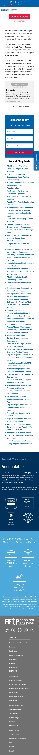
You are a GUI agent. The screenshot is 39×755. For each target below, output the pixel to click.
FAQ (10, 743)
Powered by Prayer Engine (19, 111)
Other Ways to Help (16, 697)
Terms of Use (14, 734)
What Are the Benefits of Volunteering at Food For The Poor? (18, 399)
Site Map (12, 747)
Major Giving (13, 692)
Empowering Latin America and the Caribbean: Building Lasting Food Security (20, 357)
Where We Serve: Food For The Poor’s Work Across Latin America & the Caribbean (20, 271)
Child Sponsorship (15, 680)
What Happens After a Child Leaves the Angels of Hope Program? (17, 168)
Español (12, 751)
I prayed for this (19, 84)
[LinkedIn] (32, 630)
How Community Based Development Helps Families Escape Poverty (18, 177)
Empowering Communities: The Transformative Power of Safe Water (19, 407)
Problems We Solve (16, 705)
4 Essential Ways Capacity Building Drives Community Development (17, 338)
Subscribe (19, 152)
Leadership (13, 651)
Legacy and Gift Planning (17, 684)
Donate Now (19, 16)
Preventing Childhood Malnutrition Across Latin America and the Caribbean (20, 257)
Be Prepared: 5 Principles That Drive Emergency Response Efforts (19, 304)
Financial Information (16, 655)
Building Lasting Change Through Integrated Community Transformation (20, 185)
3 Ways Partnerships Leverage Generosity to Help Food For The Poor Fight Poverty (20, 427)
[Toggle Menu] (35, 11)
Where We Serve (15, 709)
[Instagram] (13, 630)
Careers (12, 663)
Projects (12, 722)
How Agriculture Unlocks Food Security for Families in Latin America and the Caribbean (19, 296)
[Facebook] (7, 630)
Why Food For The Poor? (18, 643)
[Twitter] (26, 630)
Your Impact (13, 713)
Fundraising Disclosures (17, 738)
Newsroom (13, 659)
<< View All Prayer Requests (19, 106)
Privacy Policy (14, 730)
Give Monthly (19, 21)
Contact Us (13, 667)
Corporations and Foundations (19, 688)
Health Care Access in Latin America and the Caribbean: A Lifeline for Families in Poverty (18, 313)
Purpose (12, 647)
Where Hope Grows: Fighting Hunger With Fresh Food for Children (18, 243)
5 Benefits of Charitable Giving (19, 432)
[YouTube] (20, 630)
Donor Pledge (14, 718)
